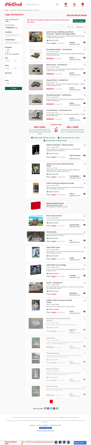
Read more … (80, 443)
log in (54, 43)
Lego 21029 (55, 51)
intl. (72, 27)
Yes (8, 50)
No (8, 52)
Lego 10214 (55, 267)
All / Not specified (13, 54)
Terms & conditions (42, 425)
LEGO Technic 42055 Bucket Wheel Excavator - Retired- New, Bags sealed (60, 33)
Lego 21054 (55, 67)
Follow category (79, 21)
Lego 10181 (55, 249)
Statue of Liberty (52, 369)
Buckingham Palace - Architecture (59, 49)
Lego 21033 (55, 185)
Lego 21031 (55, 147)
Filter (14, 88)
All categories (9, 25)
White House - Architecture (56, 65)
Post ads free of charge (77, 15)
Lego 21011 (55, 97)
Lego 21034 (55, 340)
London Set (50, 338)
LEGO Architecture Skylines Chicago (60, 183)
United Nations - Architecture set (59, 110)
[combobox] (13, 35)
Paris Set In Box (52, 386)
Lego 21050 (55, 285)
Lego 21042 (55, 371)
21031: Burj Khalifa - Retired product (60, 145)
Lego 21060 (55, 304)
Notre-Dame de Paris (54, 216)
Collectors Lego (56, 124)
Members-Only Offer (52, 40)
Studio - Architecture (54, 283)
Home (6, 10)
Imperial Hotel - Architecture (57, 80)
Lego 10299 (55, 322)
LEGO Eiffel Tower (53, 247)
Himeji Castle (51, 232)
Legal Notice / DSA (55, 425)
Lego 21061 (55, 218)
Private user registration (45, 427)
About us (32, 425)
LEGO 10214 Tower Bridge (56, 265)
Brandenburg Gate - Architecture (58, 95)
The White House (52, 353)
